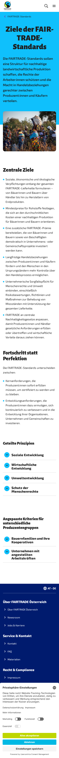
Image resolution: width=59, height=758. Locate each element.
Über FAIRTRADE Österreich (23, 609)
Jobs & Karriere (16, 625)
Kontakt (12, 643)
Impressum (14, 677)
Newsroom (14, 617)
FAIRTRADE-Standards (19, 16)
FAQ (10, 651)
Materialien (14, 659)
